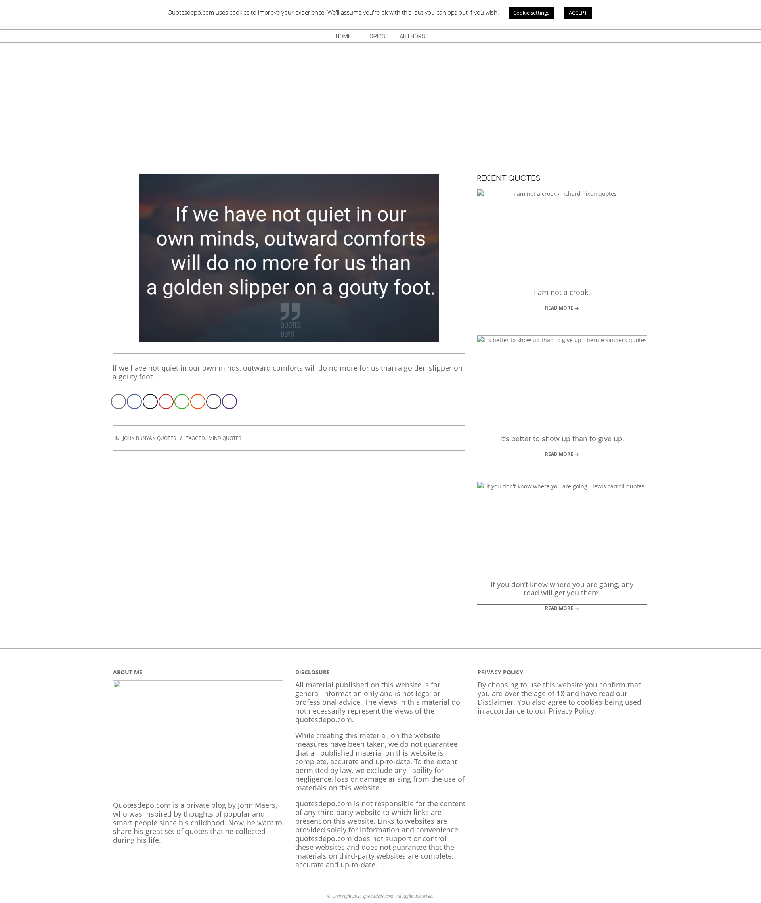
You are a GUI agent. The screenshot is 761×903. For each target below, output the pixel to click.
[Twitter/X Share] (150, 401)
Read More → (562, 307)
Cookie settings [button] (531, 12)
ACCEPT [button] (578, 12)
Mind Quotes (224, 438)
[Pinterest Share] (166, 401)
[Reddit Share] (197, 401)
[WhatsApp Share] (181, 401)
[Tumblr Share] (213, 401)
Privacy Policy (571, 711)
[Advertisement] (380, 102)
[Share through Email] (118, 401)
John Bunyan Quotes (149, 438)
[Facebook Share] (134, 401)
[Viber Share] (229, 401)
